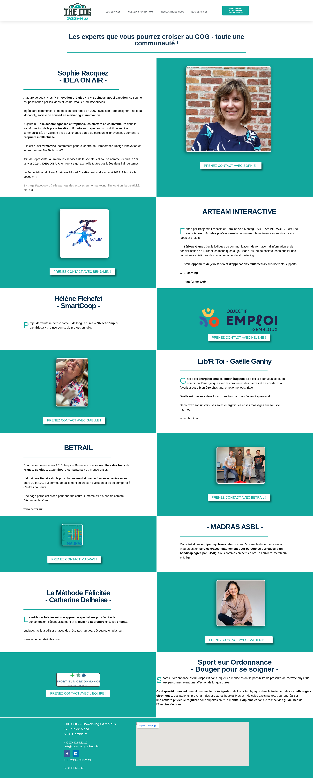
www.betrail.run (33, 509)
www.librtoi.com (190, 418)
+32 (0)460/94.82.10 (75, 742)
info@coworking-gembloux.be (81, 746)
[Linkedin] (76, 753)
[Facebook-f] (67, 753)
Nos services (199, 12)
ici (32, 190)
